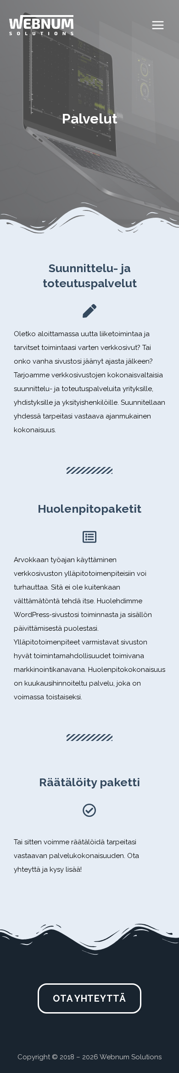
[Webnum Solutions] (41, 25)
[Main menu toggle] (158, 25)
